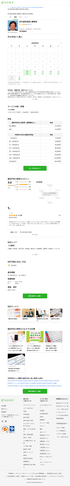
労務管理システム (44, 450)
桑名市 (31, 381)
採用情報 (3, 412)
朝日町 (50, 383)
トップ (9, 7)
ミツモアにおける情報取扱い (37, 473)
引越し (25, 411)
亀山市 (52, 381)
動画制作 (42, 419)
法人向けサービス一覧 (62, 406)
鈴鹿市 (36, 381)
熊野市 (10, 383)
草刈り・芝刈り (27, 437)
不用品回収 (26, 414)
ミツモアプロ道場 (61, 433)
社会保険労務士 (44, 413)
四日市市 (28, 7)
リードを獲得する (61, 430)
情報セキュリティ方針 (27, 476)
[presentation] (10, 17)
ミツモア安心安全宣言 (62, 415)
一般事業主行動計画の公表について (35, 479)
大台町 (21, 386)
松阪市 (26, 381)
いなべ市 (16, 383)
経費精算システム (44, 441)
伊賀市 (27, 383)
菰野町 (44, 383)
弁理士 (41, 416)
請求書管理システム (45, 453)
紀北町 (48, 386)
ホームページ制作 (44, 423)
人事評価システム (44, 447)
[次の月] (61, 43)
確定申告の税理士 (16, 7)
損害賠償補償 (59, 418)
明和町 (16, 386)
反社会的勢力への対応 (13, 476)
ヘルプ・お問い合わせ (62, 409)
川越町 (55, 383)
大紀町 (36, 386)
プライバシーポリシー (21, 473)
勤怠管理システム (44, 435)
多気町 (10, 386)
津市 (9, 381)
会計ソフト (43, 432)
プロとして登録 (60, 427)
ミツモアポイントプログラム (56, 476)
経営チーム (4, 409)
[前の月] (9, 43)
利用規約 (11, 473)
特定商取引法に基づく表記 (54, 473)
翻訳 (41, 429)
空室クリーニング (28, 452)
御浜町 (53, 386)
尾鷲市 (47, 381)
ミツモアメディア (61, 412)
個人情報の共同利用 (41, 476)
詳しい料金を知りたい (35, 168)
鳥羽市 (57, 381)
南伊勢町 (42, 386)
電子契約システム (44, 444)
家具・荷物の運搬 (28, 434)
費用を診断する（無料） (35, 296)
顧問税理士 (26, 461)
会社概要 (3, 405)
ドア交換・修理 (27, 446)
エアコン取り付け (28, 408)
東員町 (39, 383)
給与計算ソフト (44, 438)
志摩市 (22, 383)
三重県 (23, 7)
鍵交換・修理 (27, 449)
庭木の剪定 (26, 417)
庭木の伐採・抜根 (28, 420)
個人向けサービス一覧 (62, 403)
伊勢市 (21, 381)
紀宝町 (59, 386)
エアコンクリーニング (29, 405)
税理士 (25, 455)
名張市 (42, 381)
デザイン (42, 426)
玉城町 (26, 386)
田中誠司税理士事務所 (37, 7)
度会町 (31, 386)
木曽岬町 (33, 383)
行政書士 (42, 410)
